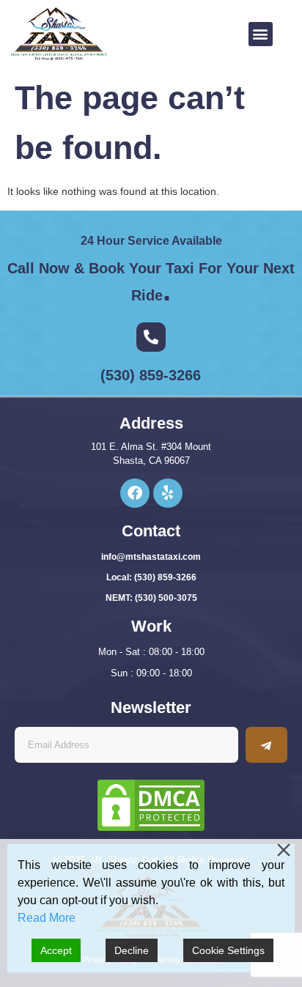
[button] (260, 34)
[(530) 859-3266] (151, 337)
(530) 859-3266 (150, 375)
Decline (131, 950)
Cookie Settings (228, 950)
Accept (56, 950)
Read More (47, 918)
